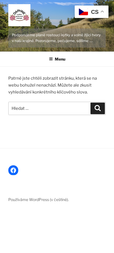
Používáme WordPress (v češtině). (38, 199)
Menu (60, 59)
